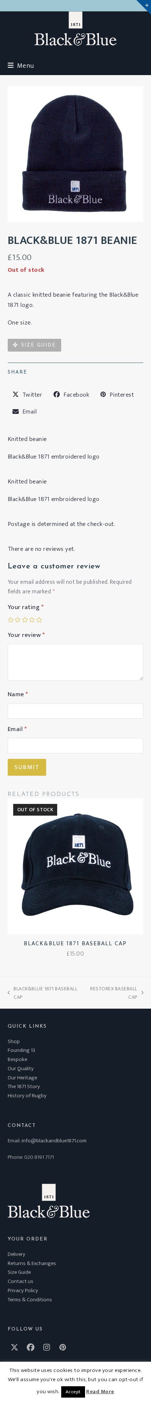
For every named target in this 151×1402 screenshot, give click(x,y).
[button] (21, 65)
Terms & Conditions (30, 1299)
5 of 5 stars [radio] (39, 620)
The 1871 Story (24, 1086)
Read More (100, 1391)
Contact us (20, 1281)
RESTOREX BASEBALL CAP (111, 992)
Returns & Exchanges (32, 1263)
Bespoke (17, 1059)
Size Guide (19, 1272)
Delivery (16, 1254)
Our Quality (21, 1068)
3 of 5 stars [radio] (25, 620)
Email (17, 729)
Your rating (26, 607)
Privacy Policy (23, 1290)
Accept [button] (73, 1392)
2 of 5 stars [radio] (18, 620)
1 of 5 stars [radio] (11, 620)
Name (18, 694)
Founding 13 (21, 1050)
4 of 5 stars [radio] (32, 620)
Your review (26, 635)
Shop (14, 1041)
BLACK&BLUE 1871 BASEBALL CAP (43, 992)
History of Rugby (27, 1095)
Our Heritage (22, 1077)
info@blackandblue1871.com (54, 1140)
